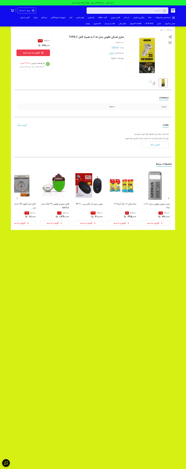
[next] (17, 198)
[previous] (168, 198)
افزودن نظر (22, 125)
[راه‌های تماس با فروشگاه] (6, 463)
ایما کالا (169, 30)
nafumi (115, 47)
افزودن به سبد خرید (31, 52)
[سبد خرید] (12, 10)
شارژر (161, 30)
